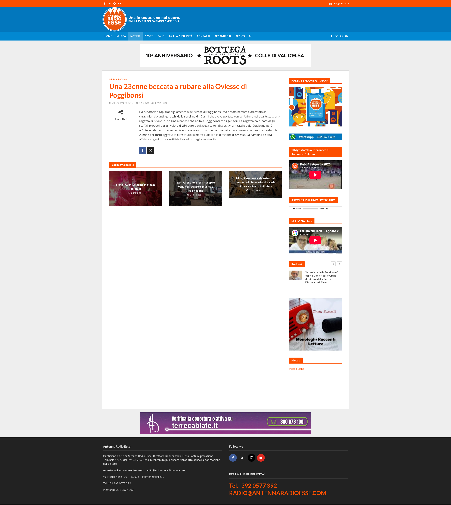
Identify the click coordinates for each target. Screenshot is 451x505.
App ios (240, 36)
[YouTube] (261, 458)
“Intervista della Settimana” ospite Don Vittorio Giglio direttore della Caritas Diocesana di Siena (321, 277)
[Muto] (327, 208)
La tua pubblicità (180, 36)
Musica (121, 36)
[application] (315, 208)
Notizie (135, 36)
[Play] (293, 208)
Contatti (203, 36)
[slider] (335, 209)
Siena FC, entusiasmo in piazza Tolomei (135, 186)
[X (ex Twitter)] (242, 458)
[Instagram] (251, 458)
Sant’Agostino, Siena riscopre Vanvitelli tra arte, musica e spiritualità (196, 186)
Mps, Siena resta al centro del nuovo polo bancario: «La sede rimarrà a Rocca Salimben (255, 182)
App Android (223, 36)
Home (108, 36)
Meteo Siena (296, 368)
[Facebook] (233, 458)
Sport (149, 36)
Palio (161, 36)
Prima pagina (118, 79)
